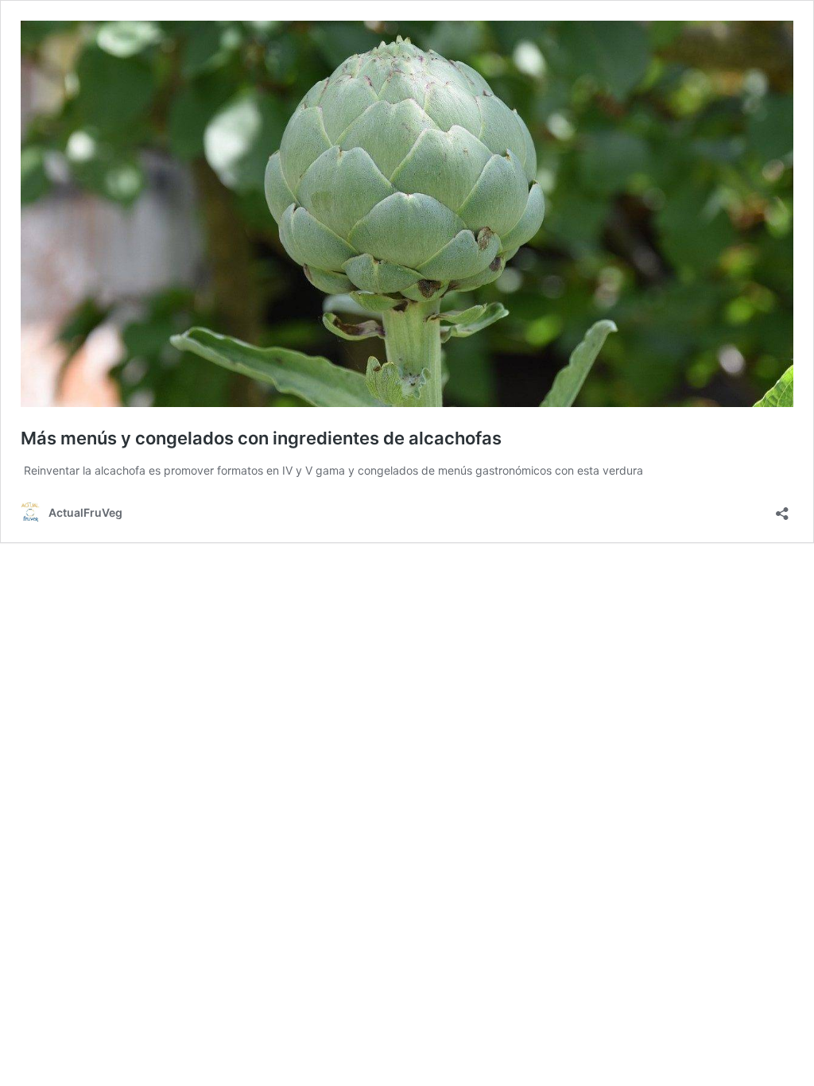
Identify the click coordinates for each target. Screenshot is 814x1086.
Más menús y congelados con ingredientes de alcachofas (261, 438)
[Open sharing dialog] (782, 508)
